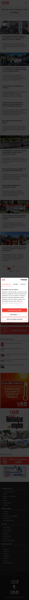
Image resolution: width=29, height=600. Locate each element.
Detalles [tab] (15, 284)
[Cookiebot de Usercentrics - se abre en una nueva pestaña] (20, 280)
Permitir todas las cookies (14, 310)
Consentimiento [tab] (6, 284)
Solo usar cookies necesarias (14, 319)
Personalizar (13, 314)
